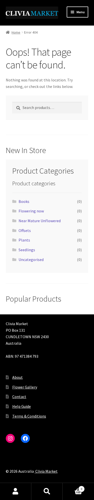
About (17, 377)
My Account (15, 491)
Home (16, 32)
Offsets (25, 230)
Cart (72, 487)
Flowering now (31, 210)
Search (47, 491)
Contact (19, 396)
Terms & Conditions (29, 416)
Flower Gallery (24, 387)
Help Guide (21, 406)
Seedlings (27, 249)
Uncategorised (31, 259)
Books (24, 201)
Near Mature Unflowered (40, 220)
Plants (24, 239)
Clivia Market (46, 471)
